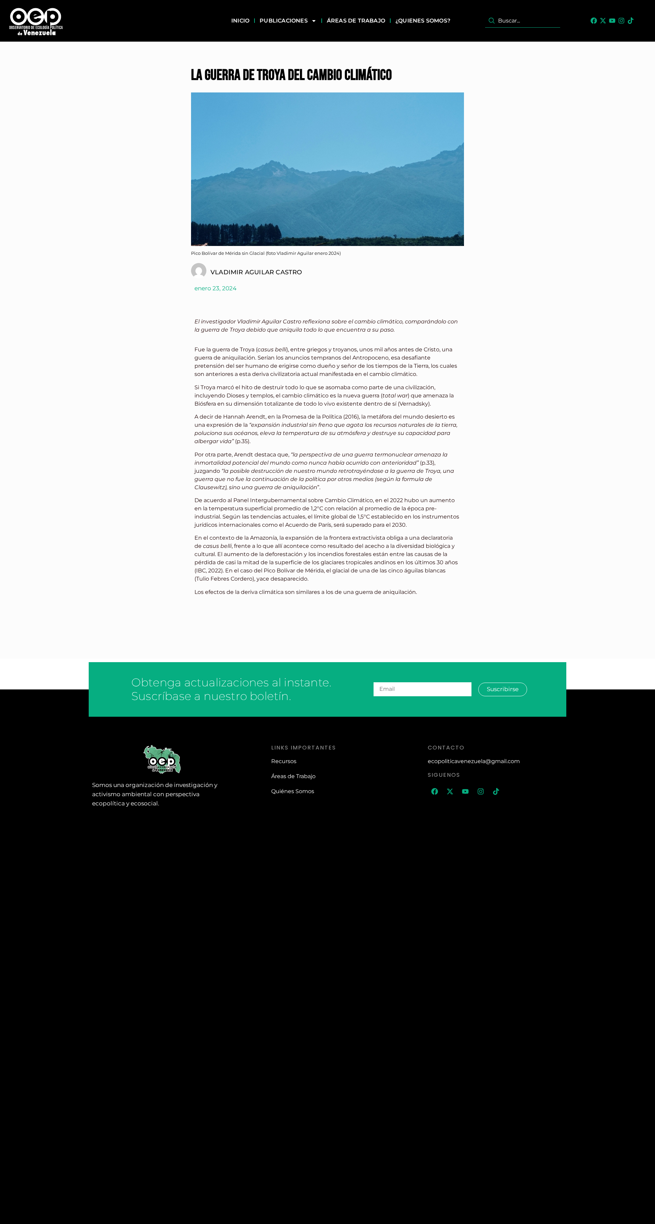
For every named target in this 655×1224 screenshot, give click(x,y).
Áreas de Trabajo (356, 20)
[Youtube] (612, 20)
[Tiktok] (630, 20)
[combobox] (522, 21)
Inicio (240, 20)
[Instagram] (621, 20)
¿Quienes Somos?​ (422, 20)
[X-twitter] (603, 20)
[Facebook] (594, 20)
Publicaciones (284, 20)
